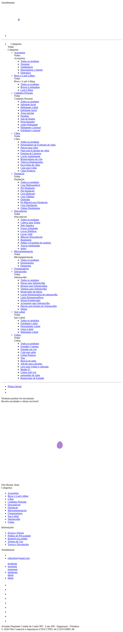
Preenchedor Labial (30, 326)
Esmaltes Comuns (29, 346)
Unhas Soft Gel (28, 372)
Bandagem (25, 239)
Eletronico (25, 72)
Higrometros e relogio (31, 69)
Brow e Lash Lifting (24, 75)
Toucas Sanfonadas (30, 245)
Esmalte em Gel (28, 349)
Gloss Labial (26, 329)
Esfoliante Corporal (30, 130)
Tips (22, 358)
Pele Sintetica (27, 225)
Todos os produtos (29, 61)
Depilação (19, 173)
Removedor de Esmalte (32, 378)
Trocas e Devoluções (18, 544)
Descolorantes (27, 121)
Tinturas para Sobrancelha (33, 288)
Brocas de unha (28, 360)
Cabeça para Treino (30, 222)
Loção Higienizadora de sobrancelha (38, 294)
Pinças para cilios (29, 147)
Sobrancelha (20, 271)
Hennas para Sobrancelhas (33, 286)
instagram (12, 569)
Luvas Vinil (26, 234)
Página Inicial (14, 386)
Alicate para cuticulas (31, 363)
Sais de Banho (27, 118)
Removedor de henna (31, 291)
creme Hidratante (29, 124)
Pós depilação (27, 190)
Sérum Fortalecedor (30, 300)
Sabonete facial (28, 104)
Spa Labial (19, 311)
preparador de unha (30, 375)
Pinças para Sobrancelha (32, 283)
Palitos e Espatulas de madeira (35, 242)
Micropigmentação (23, 251)
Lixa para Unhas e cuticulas (34, 366)
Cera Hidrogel (27, 193)
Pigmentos (25, 265)
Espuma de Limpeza (30, 153)
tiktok (10, 575)
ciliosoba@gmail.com (19, 558)
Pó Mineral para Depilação (34, 202)
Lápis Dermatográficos (32, 297)
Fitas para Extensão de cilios (34, 150)
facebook (12, 563)
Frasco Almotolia (29, 228)
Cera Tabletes (27, 196)
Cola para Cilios (28, 167)
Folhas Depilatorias (30, 208)
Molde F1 (25, 369)
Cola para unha (28, 352)
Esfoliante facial (28, 110)
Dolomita (25, 199)
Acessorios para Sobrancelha (35, 303)
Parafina (24, 116)
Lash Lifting (26, 90)
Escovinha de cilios (30, 165)
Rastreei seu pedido (17, 538)
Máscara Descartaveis (31, 237)
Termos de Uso (15, 541)
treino (23, 248)
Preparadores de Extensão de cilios (38, 144)
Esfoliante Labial (29, 323)
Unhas (17, 335)
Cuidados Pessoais (23, 93)
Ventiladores (26, 67)
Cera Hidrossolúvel (30, 185)
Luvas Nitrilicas (28, 231)
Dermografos (27, 263)
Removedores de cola (31, 159)
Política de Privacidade (19, 535)
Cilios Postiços (27, 170)
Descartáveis (20, 211)
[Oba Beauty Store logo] (13, 30)
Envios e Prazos (16, 532)
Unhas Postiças (28, 355)
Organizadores (21, 268)
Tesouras (24, 64)
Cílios (17, 133)
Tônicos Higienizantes (31, 162)
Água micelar (27, 113)
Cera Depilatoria (28, 205)
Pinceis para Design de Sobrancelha (38, 306)
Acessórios (19, 52)
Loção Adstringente (30, 156)
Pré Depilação (27, 188)
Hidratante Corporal (30, 127)
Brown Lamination (30, 87)
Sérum (23, 309)
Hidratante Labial (29, 107)
